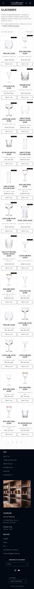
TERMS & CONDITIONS (10, 460)
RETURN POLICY (8, 467)
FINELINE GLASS (9, 53)
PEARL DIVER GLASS (25, 220)
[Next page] (26, 442)
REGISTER (6, 471)
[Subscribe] (26, 564)
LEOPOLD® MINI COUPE (25, 256)
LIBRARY (5, 538)
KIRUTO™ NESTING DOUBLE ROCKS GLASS (9, 254)
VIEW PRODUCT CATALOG (10, 550)
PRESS (5, 542)
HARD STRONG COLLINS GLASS (25, 153)
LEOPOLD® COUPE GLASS (9, 120)
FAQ (4, 546)
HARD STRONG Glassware (11, 26)
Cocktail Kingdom (18, 586)
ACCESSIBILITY (7, 475)
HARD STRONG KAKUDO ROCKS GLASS (25, 120)
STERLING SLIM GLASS (9, 87)
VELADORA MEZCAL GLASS (9, 153)
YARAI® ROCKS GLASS (25, 86)
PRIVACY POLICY (8, 464)
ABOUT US (6, 456)
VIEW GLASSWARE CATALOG (11, 553)
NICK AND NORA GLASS (25, 52)
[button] (3, 3)
